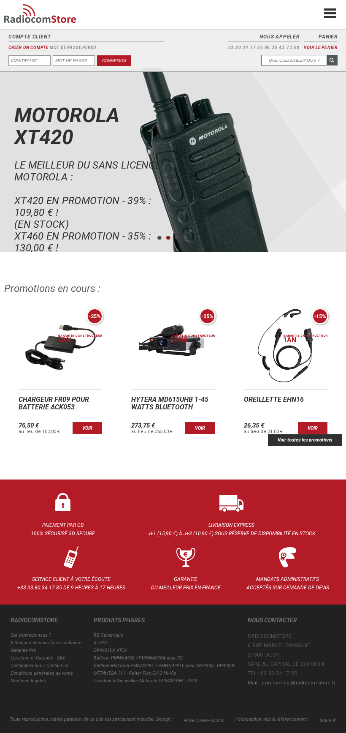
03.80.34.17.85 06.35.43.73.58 (264, 48)
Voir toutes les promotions (305, 440)
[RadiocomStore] (46, 17)
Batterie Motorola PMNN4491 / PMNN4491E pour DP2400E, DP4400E (164, 665)
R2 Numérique (108, 635)
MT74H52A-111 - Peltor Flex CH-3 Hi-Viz (135, 673)
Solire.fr (328, 720)
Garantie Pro (23, 650)
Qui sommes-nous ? (31, 635)
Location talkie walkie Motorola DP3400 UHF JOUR (145, 681)
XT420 (100, 643)
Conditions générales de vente (42, 673)
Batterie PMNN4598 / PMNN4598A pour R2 (138, 658)
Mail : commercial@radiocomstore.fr (291, 683)
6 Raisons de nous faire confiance (46, 643)
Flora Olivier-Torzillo (204, 720)
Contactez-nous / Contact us (39, 665)
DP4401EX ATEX (110, 650)
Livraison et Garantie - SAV (38, 658)
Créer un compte (28, 48)
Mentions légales (28, 681)
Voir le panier (321, 48)
